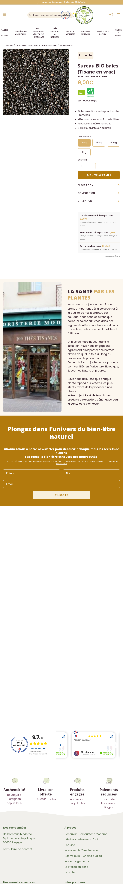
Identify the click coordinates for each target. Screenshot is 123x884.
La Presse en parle (76, 867)
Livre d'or (70, 872)
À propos (70, 827)
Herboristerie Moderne (92, 76)
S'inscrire (61, 495)
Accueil (9, 45)
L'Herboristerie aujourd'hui (81, 839)
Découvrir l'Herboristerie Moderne (85, 834)
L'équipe (69, 845)
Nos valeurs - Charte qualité (83, 856)
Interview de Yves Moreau (81, 850)
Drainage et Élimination (27, 45)
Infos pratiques (74, 882)
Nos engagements (76, 861)
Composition (99, 193)
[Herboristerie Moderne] (84, 15)
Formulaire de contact (17, 849)
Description (99, 185)
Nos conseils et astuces (19, 882)
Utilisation (99, 201)
